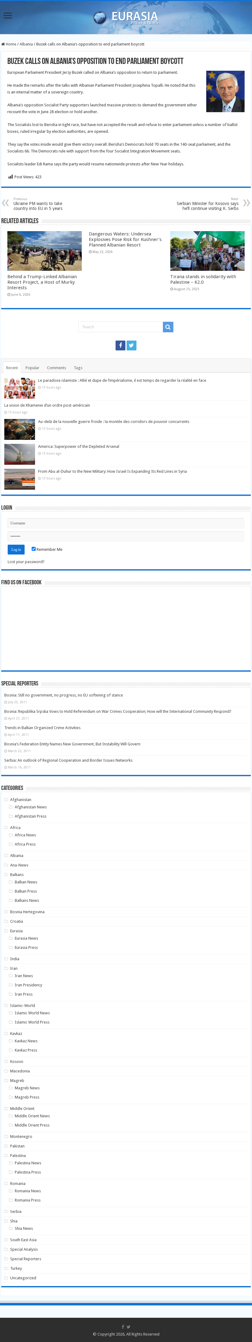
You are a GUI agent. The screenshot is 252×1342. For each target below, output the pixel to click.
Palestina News (28, 1163)
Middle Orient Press (32, 1125)
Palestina (18, 1155)
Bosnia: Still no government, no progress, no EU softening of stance (63, 695)
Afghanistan (20, 799)
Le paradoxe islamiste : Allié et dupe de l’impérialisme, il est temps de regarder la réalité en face (122, 380)
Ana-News (19, 865)
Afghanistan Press (30, 816)
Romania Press (28, 1200)
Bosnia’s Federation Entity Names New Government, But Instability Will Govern (72, 744)
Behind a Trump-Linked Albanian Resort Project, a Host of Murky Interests (42, 282)
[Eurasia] (126, 16)
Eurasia (16, 931)
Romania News (28, 1191)
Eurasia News (26, 938)
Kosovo (16, 1061)
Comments (56, 367)
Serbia (16, 1211)
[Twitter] (131, 345)
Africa (15, 827)
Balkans (17, 874)
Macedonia (20, 1071)
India (14, 959)
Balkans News (27, 900)
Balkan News (26, 882)
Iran (14, 968)
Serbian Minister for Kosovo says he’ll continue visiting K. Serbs (207, 204)
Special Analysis (24, 1249)
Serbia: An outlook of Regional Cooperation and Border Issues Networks (68, 760)
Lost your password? (26, 561)
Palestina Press (28, 1172)
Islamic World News (32, 1013)
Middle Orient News (32, 1116)
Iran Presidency (28, 985)
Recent (12, 367)
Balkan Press (26, 891)
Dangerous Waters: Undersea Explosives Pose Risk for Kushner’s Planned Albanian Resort (125, 239)
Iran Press (24, 994)
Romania (18, 1183)
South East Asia (23, 1239)
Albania (26, 44)
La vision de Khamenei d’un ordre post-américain (47, 405)
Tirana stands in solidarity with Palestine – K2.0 (203, 279)
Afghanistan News (31, 807)
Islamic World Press (32, 1022)
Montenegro (21, 1136)
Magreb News (27, 1088)
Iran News (24, 975)
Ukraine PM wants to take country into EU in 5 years (38, 204)
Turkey (16, 1268)
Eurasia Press (26, 947)
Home (10, 44)
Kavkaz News (26, 1041)
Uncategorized (23, 1278)
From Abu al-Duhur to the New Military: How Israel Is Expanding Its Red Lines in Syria (112, 471)
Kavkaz (16, 1033)
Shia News (24, 1228)
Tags (78, 367)
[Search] (168, 327)
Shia (14, 1221)
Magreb (17, 1080)
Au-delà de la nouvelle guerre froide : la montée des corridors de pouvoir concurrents (113, 421)
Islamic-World (22, 1005)
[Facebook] (120, 345)
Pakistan (17, 1146)
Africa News (25, 835)
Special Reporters (25, 1259)
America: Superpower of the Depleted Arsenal (78, 446)
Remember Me (49, 549)
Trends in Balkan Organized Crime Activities (42, 727)
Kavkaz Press (26, 1050)
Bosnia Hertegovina (27, 912)
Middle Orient (22, 1108)
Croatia (16, 921)
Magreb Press (27, 1097)
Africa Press (25, 844)
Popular (32, 367)
